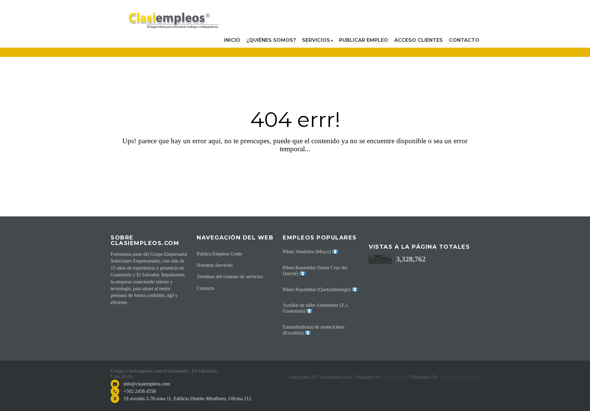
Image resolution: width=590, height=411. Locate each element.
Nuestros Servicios (215, 265)
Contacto (464, 40)
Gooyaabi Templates (459, 377)
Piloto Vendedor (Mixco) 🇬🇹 (310, 251)
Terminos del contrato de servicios (230, 276)
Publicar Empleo (363, 40)
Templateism (394, 377)
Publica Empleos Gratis (219, 253)
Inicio (232, 40)
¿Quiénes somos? (271, 40)
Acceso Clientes (418, 40)
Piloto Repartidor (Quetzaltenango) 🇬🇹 (320, 289)
